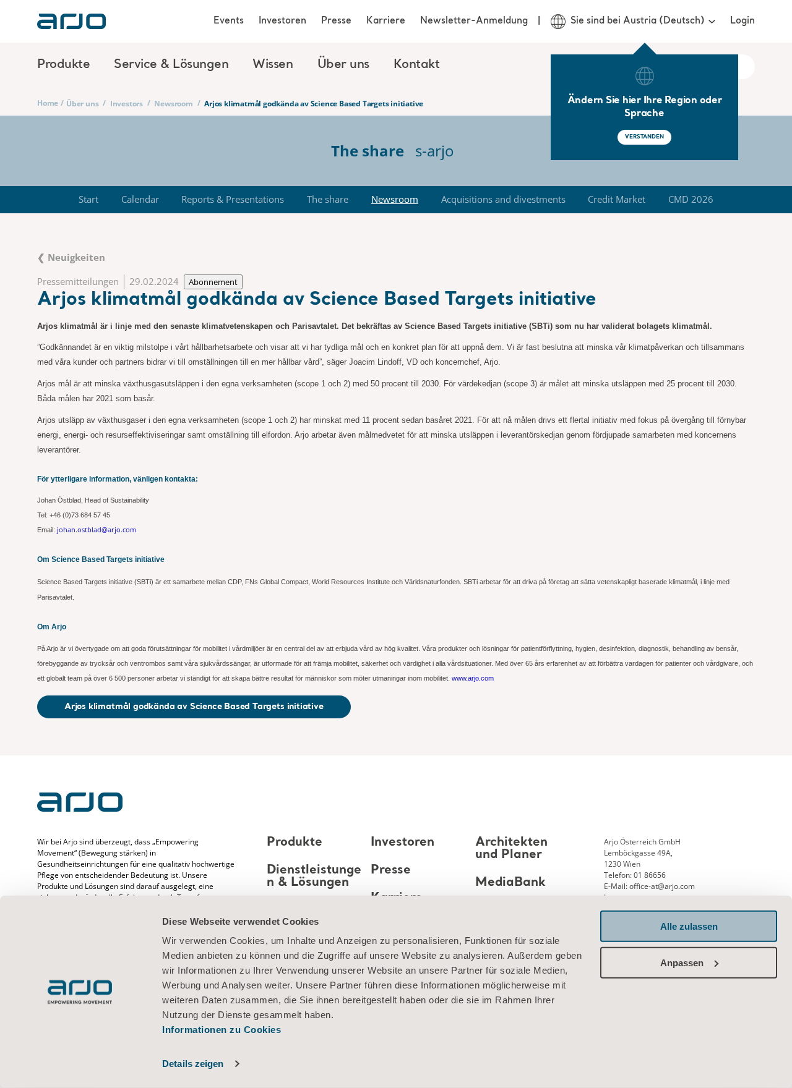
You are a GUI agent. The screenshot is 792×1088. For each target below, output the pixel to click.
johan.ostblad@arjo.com (96, 529)
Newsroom (173, 103)
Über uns (82, 103)
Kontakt (417, 64)
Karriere (385, 21)
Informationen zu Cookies (221, 1029)
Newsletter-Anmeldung (474, 21)
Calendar (140, 199)
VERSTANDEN (644, 137)
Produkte (294, 842)
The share (327, 199)
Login (742, 21)
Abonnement (213, 281)
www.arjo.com (473, 678)
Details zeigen (192, 1063)
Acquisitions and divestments (503, 199)
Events (228, 21)
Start (88, 199)
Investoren (282, 21)
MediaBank (510, 883)
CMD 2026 (690, 199)
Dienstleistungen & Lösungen (314, 876)
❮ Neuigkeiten (71, 257)
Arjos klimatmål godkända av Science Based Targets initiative (194, 706)
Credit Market (616, 199)
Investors (126, 103)
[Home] (71, 21)
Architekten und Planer (511, 848)
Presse (336, 21)
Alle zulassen (689, 926)
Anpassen (682, 962)
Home (47, 103)
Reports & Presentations (232, 199)
